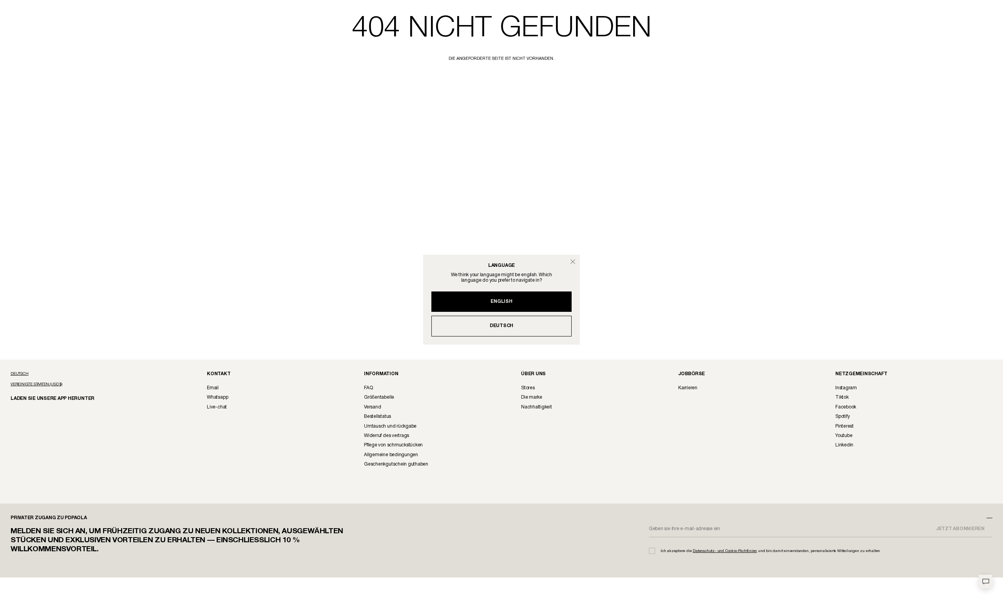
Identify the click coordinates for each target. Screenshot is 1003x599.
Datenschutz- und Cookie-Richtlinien (725, 551)
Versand (372, 407)
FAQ (368, 388)
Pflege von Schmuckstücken (393, 445)
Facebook (845, 407)
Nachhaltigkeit (536, 407)
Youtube (843, 436)
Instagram (846, 388)
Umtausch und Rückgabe (390, 426)
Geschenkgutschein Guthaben (396, 464)
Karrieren (687, 388)
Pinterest (844, 426)
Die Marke (531, 397)
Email (213, 388)
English (501, 301)
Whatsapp (217, 397)
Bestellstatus (377, 416)
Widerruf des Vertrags (386, 436)
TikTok (842, 397)
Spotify (842, 416)
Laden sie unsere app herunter (46, 398)
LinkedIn (844, 445)
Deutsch (501, 326)
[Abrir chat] (985, 581)
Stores (528, 388)
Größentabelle (379, 397)
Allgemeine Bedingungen (391, 455)
